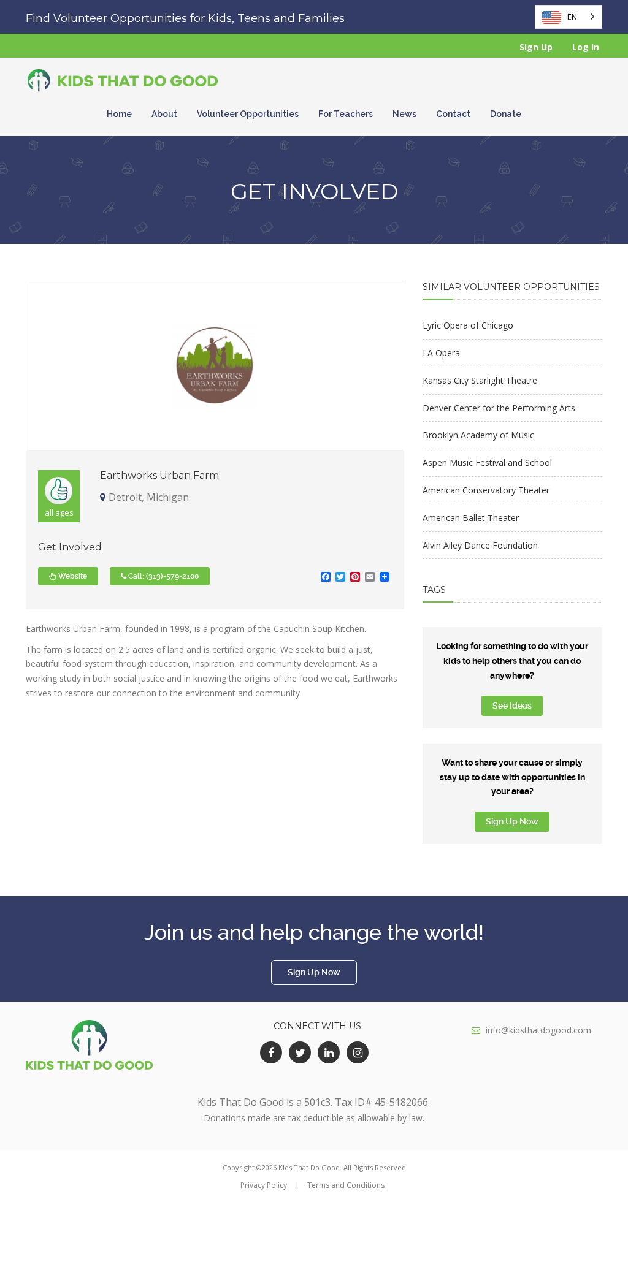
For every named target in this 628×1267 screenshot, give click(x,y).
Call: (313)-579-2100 (162, 576)
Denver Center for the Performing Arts (499, 408)
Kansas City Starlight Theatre (480, 380)
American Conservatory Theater (486, 490)
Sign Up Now (512, 821)
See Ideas (512, 705)
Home (119, 114)
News (404, 114)
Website (71, 576)
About (164, 114)
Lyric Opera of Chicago (468, 325)
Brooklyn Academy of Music (478, 435)
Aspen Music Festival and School (487, 462)
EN (572, 16)
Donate (505, 114)
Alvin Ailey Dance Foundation (480, 545)
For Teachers (345, 114)
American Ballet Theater (471, 517)
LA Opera (441, 353)
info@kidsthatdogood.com (538, 1030)
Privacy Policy (263, 1185)
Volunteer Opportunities (248, 114)
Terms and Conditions (346, 1185)
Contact (453, 114)
